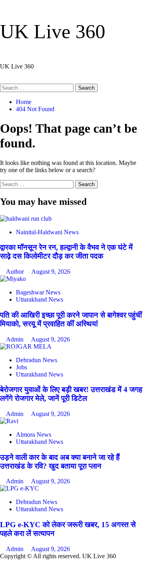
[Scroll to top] (2, 563)
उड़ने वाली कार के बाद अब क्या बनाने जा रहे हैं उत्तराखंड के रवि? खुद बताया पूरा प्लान (60, 461)
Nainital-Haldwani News (47, 232)
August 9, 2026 (50, 271)
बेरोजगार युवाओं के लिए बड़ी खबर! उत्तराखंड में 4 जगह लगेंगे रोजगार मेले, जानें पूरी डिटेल (71, 393)
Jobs (21, 367)
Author (15, 271)
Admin (15, 339)
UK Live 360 (52, 31)
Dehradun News (36, 360)
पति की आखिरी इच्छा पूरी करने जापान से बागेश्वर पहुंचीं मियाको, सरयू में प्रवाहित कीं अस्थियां (71, 319)
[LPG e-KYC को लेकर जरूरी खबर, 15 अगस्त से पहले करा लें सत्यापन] (19, 488)
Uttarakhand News (39, 299)
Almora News (33, 434)
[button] (2, 80)
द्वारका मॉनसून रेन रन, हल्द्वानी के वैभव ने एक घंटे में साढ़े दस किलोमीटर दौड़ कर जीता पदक (66, 251)
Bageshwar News (38, 292)
